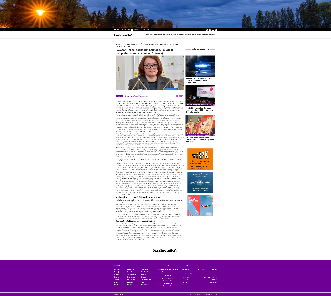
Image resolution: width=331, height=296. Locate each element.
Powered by (118, 294)
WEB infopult (131, 279)
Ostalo (212, 35)
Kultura (116, 277)
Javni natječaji (167, 286)
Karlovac (150, 35)
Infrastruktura (146, 279)
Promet (143, 274)
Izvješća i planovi (167, 278)
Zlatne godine (132, 274)
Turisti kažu (131, 272)
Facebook (214, 280)
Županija (158, 35)
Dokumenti (167, 275)
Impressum (200, 269)
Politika (166, 35)
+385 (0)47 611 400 (210, 277)
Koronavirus (145, 285)
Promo (129, 285)
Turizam (174, 35)
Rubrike (205, 35)
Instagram (213, 282)
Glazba (143, 277)
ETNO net (130, 282)
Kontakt (214, 269)
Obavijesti (196, 35)
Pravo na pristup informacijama (167, 269)
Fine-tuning (131, 277)
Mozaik (188, 35)
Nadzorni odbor (167, 281)
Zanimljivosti (145, 269)
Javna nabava (167, 283)
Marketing (185, 269)
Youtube (214, 285)
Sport (181, 35)
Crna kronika (145, 272)
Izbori (143, 282)
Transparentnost (167, 272)
